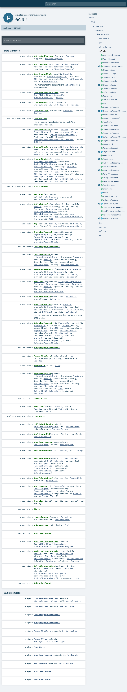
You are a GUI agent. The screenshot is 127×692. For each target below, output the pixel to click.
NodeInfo (107, 122)
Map (35, 95)
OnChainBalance (110, 126)
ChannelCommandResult (114, 66)
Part (70, 444)
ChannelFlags (109, 74)
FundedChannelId (56, 76)
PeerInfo (107, 155)
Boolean (67, 110)
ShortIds (107, 189)
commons (30, 15)
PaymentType (109, 152)
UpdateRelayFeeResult (114, 207)
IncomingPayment (111, 107)
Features (107, 96)
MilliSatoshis (42, 79)
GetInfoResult (110, 100)
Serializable (73, 601)
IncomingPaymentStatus (114, 111)
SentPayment (109, 185)
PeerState (108, 159)
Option (53, 134)
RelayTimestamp (110, 174)
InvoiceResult (110, 115)
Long (65, 151)
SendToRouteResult (112, 181)
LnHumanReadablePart (45, 257)
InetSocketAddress (70, 216)
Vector (59, 64)
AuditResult (109, 59)
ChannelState (49, 81)
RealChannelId (110, 166)
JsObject (39, 142)
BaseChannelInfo (111, 63)
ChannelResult (110, 81)
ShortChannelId (56, 95)
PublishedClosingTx (113, 163)
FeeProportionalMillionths (57, 139)
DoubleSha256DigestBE (46, 274)
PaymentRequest (110, 148)
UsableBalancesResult (114, 211)
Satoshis (39, 151)
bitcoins (22, 15)
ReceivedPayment (111, 170)
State (105, 192)
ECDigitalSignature (45, 161)
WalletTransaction (112, 215)
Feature (70, 56)
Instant (71, 166)
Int (56, 171)
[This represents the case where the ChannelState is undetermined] (101, 63)
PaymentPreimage (43, 237)
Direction (52, 149)
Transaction (72, 426)
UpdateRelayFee (110, 204)
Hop (104, 103)
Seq (56, 216)
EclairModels (109, 92)
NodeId (67, 74)
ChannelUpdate (110, 89)
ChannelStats (109, 85)
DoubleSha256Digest (45, 164)
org (16, 15)
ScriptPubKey (62, 519)
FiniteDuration (69, 264)
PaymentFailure (110, 141)
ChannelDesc (109, 70)
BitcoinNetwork (42, 214)
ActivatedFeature (111, 55)
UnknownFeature (110, 200)
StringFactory (42, 601)
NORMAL (46, 312)
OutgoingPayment (111, 133)
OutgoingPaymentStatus (114, 137)
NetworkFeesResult (112, 118)
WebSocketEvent (110, 218)
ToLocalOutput (110, 196)
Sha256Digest (41, 264)
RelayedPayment (110, 178)
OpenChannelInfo (111, 129)
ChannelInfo (109, 77)
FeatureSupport (53, 58)
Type (70, 356)
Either (42, 95)
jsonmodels (41, 15)
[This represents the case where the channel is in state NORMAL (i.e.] (101, 129)
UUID (50, 219)
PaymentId (108, 144)
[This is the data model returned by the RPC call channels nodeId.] (101, 77)
